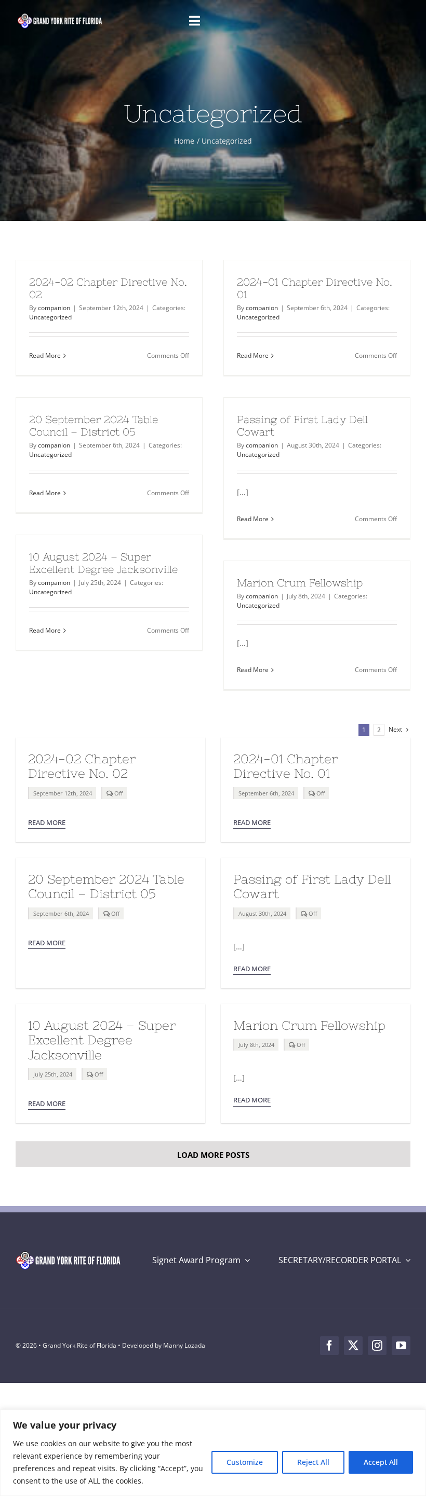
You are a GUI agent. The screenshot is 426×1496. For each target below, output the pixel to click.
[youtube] (401, 1345)
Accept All (381, 1462)
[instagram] (377, 1345)
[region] (213, 1452)
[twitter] (353, 1345)
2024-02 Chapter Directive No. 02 (82, 766)
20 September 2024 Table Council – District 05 (93, 425)
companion (54, 307)
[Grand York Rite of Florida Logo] (60, 15)
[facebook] (329, 1345)
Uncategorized (50, 317)
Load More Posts (213, 1155)
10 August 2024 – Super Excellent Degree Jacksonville (103, 563)
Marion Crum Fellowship (300, 583)
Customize (245, 1462)
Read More (45, 355)
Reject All (313, 1462)
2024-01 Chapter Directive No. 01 (285, 766)
